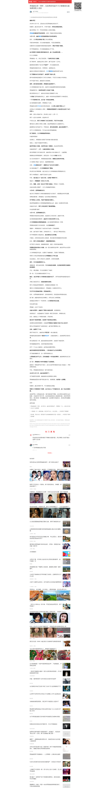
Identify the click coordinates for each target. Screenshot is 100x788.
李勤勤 (39, 106)
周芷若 (47, 335)
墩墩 (51, 71)
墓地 (40, 36)
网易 (30, 1)
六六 (47, 71)
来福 (35, 165)
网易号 (34, 1)
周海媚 (32, 33)
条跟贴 (50, 453)
